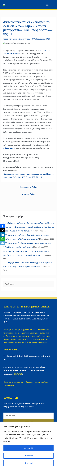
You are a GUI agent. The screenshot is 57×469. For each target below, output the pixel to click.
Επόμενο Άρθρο (28, 194)
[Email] (2, 243)
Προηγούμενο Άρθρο (28, 187)
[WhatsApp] (2, 239)
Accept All (28, 448)
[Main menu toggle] (47, 4)
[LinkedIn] (2, 234)
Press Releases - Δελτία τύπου (16, 39)
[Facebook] (2, 226)
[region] (28, 445)
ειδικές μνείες (9, 148)
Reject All (28, 463)
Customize (28, 456)
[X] (2, 230)
